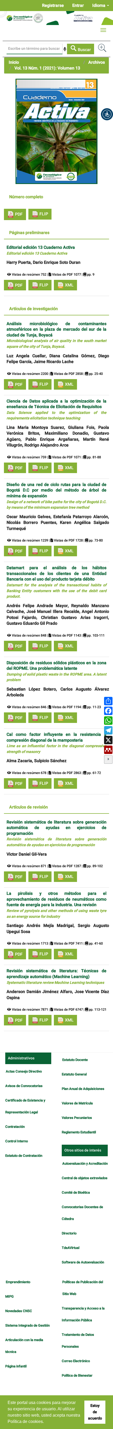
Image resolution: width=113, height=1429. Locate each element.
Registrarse (53, 5)
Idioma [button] (99, 5)
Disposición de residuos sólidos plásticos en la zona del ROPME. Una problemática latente (56, 671)
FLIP (43, 214)
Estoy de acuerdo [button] (95, 1412)
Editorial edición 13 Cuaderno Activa (41, 250)
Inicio (14, 62)
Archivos (96, 62)
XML (69, 285)
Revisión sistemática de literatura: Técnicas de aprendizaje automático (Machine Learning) (56, 976)
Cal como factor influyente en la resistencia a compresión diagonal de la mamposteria (56, 743)
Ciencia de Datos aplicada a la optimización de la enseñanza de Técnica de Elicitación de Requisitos (56, 409)
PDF (18, 214)
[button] (107, 114)
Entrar (78, 5)
